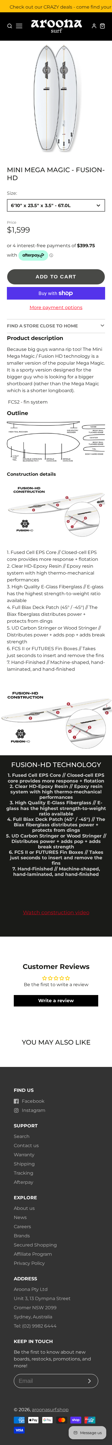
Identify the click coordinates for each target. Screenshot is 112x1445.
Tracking (23, 1173)
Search (22, 1136)
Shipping (24, 1164)
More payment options (56, 307)
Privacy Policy (29, 1263)
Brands (22, 1235)
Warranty (24, 1154)
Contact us (26, 1145)
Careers (22, 1226)
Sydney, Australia (33, 1317)
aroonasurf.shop (50, 1409)
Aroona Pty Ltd (31, 1289)
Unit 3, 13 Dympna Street (42, 1298)
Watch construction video (56, 912)
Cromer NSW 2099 (35, 1307)
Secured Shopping (35, 1245)
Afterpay (23, 1182)
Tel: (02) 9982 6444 (35, 1326)
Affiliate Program (33, 1254)
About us (24, 1208)
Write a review (56, 1000)
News (20, 1217)
